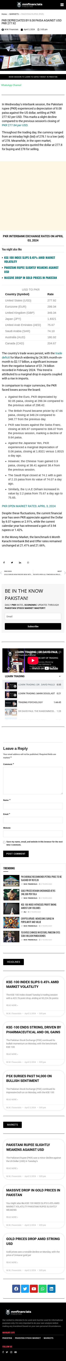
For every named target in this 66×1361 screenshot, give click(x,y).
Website (7, 828)
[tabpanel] (33, 660)
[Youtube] (34, 1289)
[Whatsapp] (43, 1289)
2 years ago (46, 884)
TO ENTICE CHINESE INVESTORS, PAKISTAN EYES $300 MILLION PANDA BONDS (40, 934)
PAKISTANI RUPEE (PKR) (32, 14)
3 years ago (35, 912)
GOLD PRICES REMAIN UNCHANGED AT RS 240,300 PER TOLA (38, 892)
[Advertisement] (33, 195)
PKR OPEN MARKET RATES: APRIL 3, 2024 (29, 506)
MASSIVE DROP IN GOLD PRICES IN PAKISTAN (30, 278)
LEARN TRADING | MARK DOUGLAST (36, 693)
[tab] (33, 684)
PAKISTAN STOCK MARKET (28, 1338)
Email (6, 814)
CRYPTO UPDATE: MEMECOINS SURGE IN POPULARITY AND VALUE (37, 920)
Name (7, 800)
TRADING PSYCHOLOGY (30, 702)
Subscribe (33, 626)
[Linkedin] (51, 1289)
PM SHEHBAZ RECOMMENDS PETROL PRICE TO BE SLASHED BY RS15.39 (41, 878)
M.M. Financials (30, 884)
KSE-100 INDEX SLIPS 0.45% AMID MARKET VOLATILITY (29, 259)
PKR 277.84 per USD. (15, 125)
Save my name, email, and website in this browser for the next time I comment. (34, 843)
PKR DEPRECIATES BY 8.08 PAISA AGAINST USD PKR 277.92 (32, 22)
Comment (8, 764)
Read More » (12, 1005)
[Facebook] (16, 1289)
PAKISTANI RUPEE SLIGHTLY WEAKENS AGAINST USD (31, 269)
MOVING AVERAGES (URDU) (32, 720)
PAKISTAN (7, 1338)
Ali (25, 912)
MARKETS (14, 14)
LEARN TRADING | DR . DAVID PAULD (36, 684)
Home (4, 14)
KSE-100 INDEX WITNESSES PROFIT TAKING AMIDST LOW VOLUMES (38, 906)
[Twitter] (25, 1289)
